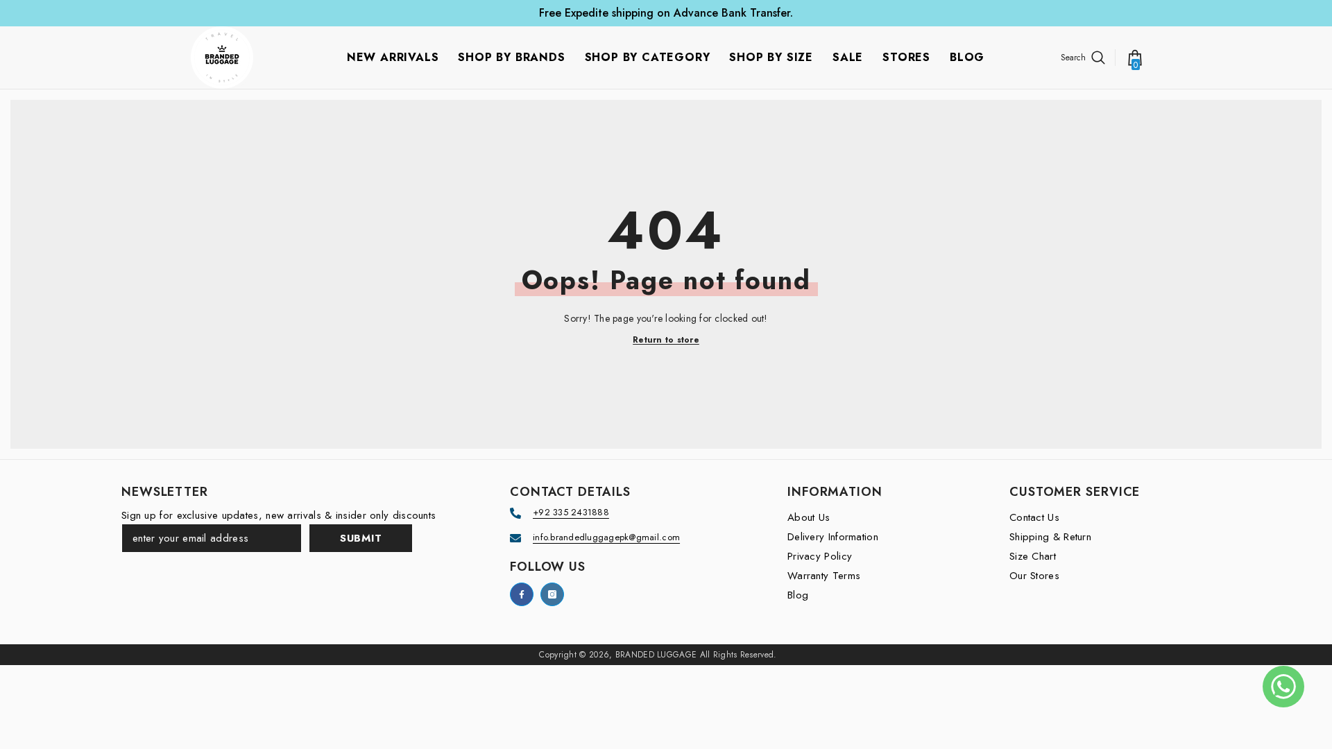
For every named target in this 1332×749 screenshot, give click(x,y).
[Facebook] (521, 594)
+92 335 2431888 (571, 512)
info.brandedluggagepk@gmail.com (606, 537)
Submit (361, 538)
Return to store (666, 340)
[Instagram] (552, 594)
